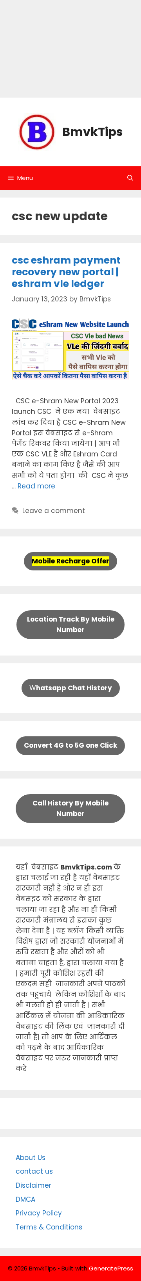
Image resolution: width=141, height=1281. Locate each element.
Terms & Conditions (49, 1227)
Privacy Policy (39, 1213)
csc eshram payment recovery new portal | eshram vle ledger (66, 271)
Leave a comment (53, 510)
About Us (30, 1157)
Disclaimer (33, 1185)
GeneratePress (111, 1268)
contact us (34, 1171)
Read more (36, 486)
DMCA (25, 1199)
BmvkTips (92, 131)
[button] (130, 178)
